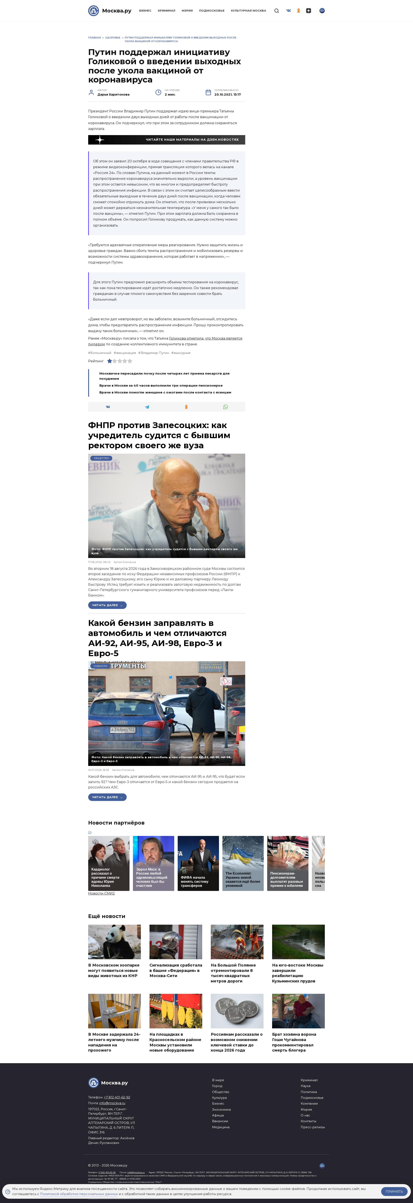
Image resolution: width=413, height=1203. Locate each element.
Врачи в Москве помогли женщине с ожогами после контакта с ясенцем (165, 392)
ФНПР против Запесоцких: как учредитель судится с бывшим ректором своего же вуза (159, 435)
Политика (309, 1092)
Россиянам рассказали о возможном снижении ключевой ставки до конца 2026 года (237, 1042)
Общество (101, 458)
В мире (218, 1080)
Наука (305, 1086)
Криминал (166, 10)
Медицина (221, 1127)
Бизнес (145, 10)
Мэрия (187, 10)
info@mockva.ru (112, 1103)
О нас (305, 1115)
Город (217, 1086)
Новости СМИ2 (101, 893)
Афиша (218, 1115)
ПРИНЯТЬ (394, 1191)
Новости (100, 666)
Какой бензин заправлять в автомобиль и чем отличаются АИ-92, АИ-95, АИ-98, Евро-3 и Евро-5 (157, 638)
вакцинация (126, 353)
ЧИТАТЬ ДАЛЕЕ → (107, 605)
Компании (309, 1103)
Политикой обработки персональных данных (79, 1194)
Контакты (308, 1121)
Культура (219, 1098)
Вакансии (220, 1121)
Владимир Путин (155, 353)
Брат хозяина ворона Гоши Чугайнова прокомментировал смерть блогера (294, 1042)
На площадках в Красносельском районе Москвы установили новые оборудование (175, 1042)
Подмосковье (212, 10)
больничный (101, 353)
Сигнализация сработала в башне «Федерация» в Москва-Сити (175, 970)
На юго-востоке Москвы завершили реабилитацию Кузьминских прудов (297, 973)
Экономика (221, 1110)
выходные (182, 353)
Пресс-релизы (313, 1127)
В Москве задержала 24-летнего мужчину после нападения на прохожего (114, 1042)
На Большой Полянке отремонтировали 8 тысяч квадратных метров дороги (233, 973)
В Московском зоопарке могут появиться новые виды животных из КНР (114, 970)
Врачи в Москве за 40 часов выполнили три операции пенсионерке (161, 385)
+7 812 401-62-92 (117, 1097)
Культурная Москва (248, 10)
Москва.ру (116, 11)
